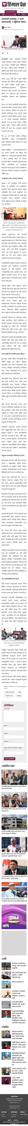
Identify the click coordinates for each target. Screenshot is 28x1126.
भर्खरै (18, 14)
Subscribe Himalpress (11, 12)
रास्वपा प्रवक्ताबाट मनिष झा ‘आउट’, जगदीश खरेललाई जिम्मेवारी (19, 1071)
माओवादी (19, 696)
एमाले (19, 692)
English (24, 14)
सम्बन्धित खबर (8, 766)
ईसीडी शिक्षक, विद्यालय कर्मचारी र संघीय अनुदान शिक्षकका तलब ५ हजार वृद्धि (19, 1046)
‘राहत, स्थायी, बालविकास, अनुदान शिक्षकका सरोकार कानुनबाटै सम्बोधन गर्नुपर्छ (17, 1082)
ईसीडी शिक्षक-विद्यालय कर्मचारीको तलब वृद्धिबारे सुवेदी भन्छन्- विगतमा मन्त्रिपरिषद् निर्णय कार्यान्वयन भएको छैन (19, 1059)
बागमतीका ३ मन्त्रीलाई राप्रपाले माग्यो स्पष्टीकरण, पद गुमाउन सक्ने (18, 994)
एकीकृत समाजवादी (9, 692)
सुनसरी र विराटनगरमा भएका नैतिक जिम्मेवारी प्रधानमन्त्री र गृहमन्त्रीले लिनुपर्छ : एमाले (13, 855)
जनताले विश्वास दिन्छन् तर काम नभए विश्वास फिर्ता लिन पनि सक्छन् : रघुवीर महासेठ (14, 877)
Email (6, 733)
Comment (7, 709)
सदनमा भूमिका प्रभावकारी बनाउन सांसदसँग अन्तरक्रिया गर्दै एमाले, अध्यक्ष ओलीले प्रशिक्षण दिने (14, 900)
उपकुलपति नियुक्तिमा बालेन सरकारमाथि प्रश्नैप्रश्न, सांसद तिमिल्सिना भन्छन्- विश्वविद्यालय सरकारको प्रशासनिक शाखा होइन (18, 1017)
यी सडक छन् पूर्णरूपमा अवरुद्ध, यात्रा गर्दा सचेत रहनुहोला (19, 965)
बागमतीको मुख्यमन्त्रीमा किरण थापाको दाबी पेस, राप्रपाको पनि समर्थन (14, 787)
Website (6, 741)
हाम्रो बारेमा (16, 1120)
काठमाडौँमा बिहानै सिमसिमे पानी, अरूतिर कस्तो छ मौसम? (18, 1004)
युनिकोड (21, 11)
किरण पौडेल (8, 27)
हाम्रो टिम (9, 1120)
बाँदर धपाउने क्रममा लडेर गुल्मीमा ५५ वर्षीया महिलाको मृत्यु (19, 975)
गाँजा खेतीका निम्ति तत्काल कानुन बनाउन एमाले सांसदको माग (14, 810)
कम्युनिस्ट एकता (9, 696)
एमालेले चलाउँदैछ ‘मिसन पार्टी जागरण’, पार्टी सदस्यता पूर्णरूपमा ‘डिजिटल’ (13, 832)
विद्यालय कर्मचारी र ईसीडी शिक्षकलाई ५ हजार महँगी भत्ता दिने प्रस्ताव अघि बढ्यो (18, 1035)
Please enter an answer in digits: (13, 748)
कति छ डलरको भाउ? (18, 982)
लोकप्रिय (5, 1027)
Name (6, 726)
